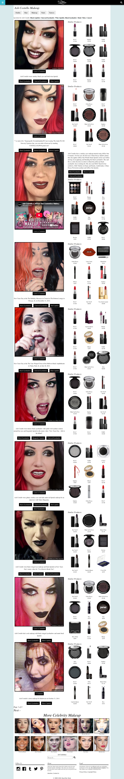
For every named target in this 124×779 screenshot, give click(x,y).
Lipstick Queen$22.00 (89, 571)
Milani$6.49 (75, 282)
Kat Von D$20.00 (89, 302)
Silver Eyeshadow (39, 509)
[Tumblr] (30, 771)
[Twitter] (36, 771)
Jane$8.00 (89, 218)
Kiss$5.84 (103, 702)
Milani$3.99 (89, 347)
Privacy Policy (83, 772)
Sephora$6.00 (75, 481)
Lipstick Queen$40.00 (89, 327)
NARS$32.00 (103, 40)
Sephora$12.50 (89, 40)
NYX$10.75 (89, 682)
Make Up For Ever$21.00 (89, 125)
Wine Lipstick (59, 18)
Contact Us (56, 773)
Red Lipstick (55, 305)
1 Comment (39, 693)
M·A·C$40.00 (75, 198)
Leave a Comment (39, 71)
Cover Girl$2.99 (103, 571)
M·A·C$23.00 (103, 481)
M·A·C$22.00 (103, 105)
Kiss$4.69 (103, 198)
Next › (17, 710)
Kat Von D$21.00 (75, 125)
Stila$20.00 (103, 368)
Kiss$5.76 (89, 617)
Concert (89, 18)
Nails (43, 12)
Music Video (82, 18)
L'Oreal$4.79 (103, 461)
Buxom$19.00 (89, 198)
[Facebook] (24, 771)
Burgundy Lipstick (38, 438)
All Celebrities (62, 755)
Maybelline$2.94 (103, 262)
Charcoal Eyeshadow (47, 18)
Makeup (34, 12)
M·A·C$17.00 (75, 40)
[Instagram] (18, 771)
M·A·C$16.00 (75, 60)
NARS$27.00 (75, 218)
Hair (26, 12)
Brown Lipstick (54, 150)
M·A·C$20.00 (75, 145)
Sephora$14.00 (89, 413)
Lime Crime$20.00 (89, 262)
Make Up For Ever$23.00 (89, 368)
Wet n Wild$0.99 (75, 637)
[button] (2, 2)
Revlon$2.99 (75, 238)
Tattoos (51, 12)
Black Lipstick (35, 18)
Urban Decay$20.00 (89, 502)
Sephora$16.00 (103, 282)
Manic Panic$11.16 (103, 530)
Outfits (18, 12)
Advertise (49, 773)
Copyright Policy (92, 772)
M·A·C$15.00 (75, 105)
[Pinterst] (42, 771)
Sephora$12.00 (89, 60)
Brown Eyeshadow (40, 150)
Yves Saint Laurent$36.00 (103, 302)
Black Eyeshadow (71, 18)
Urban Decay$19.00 (89, 105)
